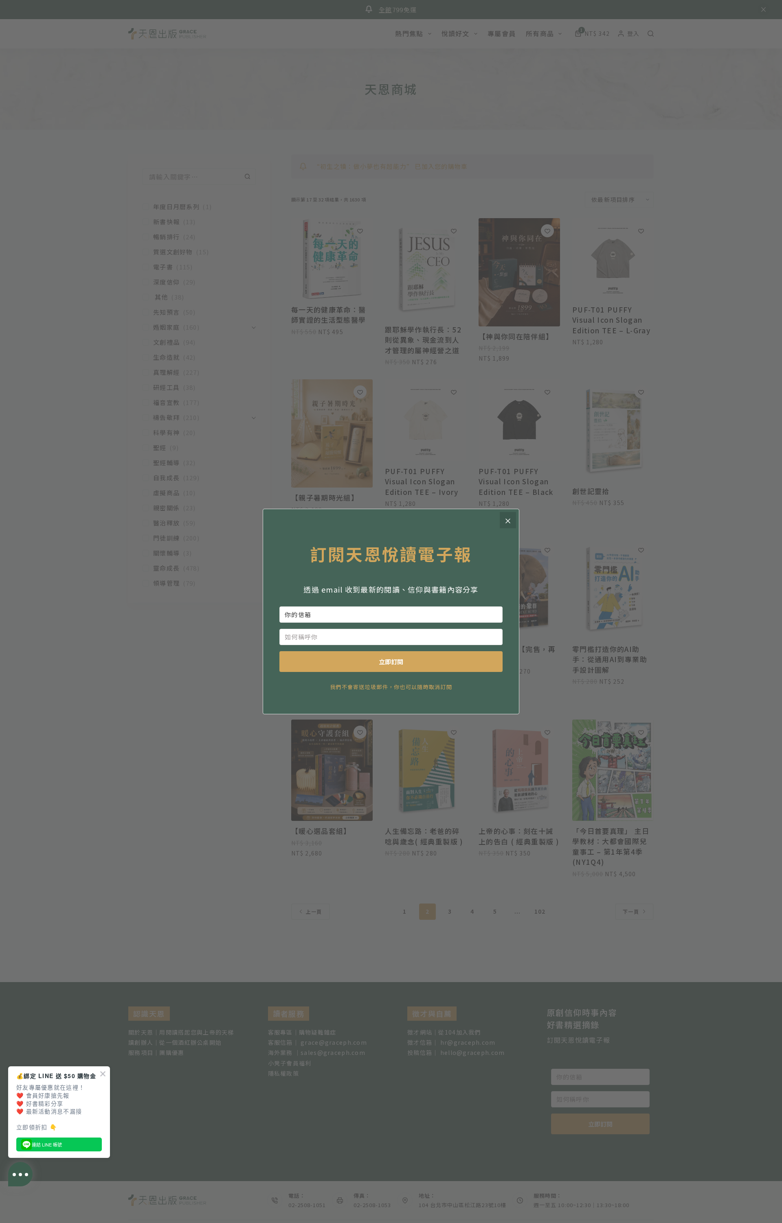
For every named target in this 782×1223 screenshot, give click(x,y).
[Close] (508, 520)
